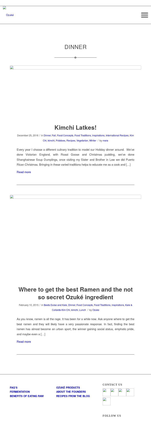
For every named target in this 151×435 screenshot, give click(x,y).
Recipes (70, 140)
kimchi (51, 140)
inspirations (98, 135)
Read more (24, 172)
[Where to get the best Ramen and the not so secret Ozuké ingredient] (75, 237)
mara (105, 140)
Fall (54, 135)
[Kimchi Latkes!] (75, 92)
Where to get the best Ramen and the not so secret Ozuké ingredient (75, 293)
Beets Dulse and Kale (55, 305)
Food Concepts (65, 135)
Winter (92, 140)
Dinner (47, 135)
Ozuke (95, 309)
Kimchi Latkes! (75, 127)
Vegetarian (82, 140)
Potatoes (60, 140)
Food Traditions (83, 135)
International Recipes (117, 135)
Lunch (82, 309)
